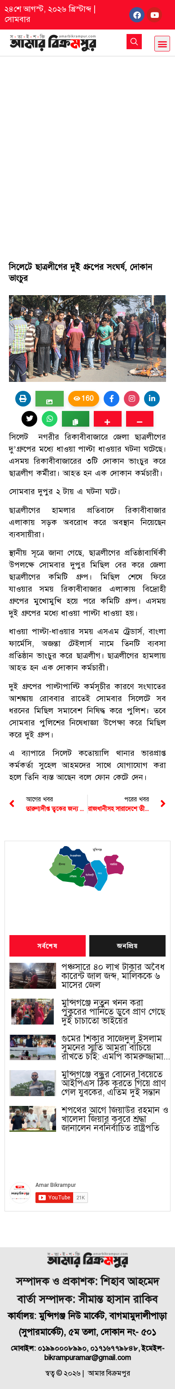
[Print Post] (23, 399)
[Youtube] (154, 14)
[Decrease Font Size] (139, 419)
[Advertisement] (87, 148)
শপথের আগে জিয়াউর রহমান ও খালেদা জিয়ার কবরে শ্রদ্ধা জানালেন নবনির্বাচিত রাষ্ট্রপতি (115, 1119)
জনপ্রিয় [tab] (127, 946)
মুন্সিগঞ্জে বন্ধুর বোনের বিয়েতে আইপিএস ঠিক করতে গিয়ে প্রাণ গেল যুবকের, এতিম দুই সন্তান (113, 1083)
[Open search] (134, 41)
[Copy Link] (75, 419)
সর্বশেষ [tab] (47, 946)
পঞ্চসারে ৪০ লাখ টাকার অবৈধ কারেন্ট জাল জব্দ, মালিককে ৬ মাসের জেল (113, 976)
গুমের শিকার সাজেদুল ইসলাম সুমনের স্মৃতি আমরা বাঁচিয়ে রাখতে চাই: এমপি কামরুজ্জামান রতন (114, 1047)
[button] (162, 43)
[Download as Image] (49, 399)
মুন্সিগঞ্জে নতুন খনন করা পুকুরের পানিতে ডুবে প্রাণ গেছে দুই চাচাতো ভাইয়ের (113, 1012)
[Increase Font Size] (107, 419)
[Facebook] (136, 14)
